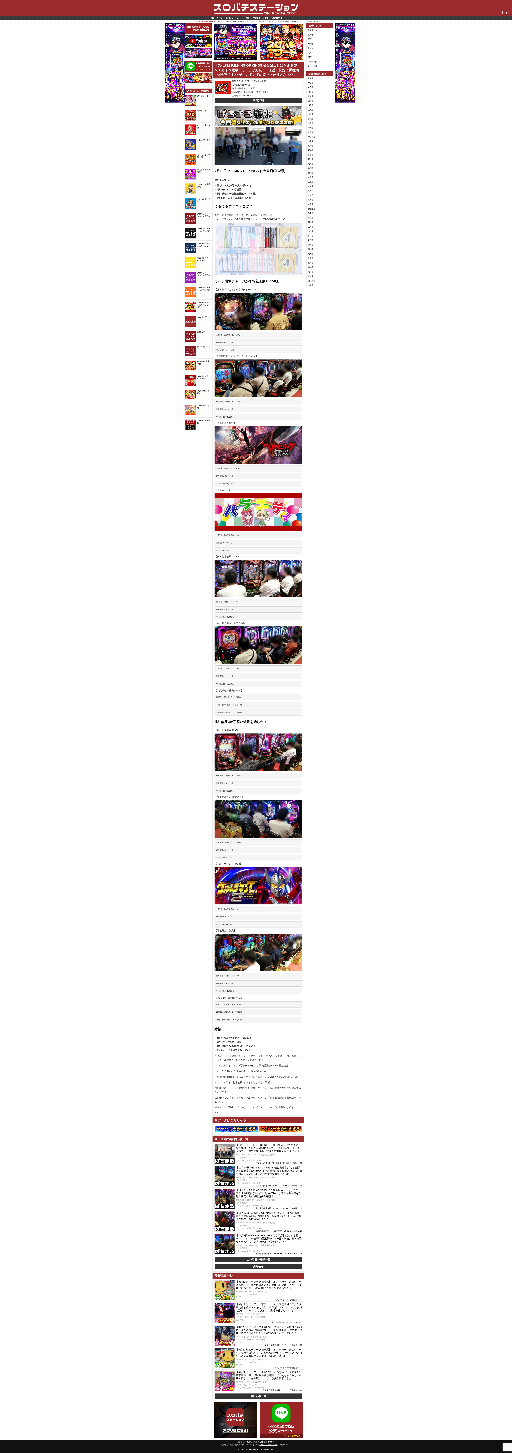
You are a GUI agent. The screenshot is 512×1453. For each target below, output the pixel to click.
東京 (310, 39)
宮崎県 (310, 276)
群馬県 (310, 119)
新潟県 (310, 150)
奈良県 (310, 204)
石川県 (310, 159)
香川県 (310, 236)
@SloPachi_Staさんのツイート (198, 436)
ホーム (191, 21)
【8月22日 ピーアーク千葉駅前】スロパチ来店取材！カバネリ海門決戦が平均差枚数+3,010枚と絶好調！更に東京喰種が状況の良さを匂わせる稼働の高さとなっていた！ (269, 1330)
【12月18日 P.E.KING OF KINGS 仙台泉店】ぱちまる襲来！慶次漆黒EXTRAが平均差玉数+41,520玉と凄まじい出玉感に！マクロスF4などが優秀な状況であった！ (269, 1170)
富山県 (310, 155)
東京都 (310, 132)
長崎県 (310, 263)
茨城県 (310, 110)
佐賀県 (310, 258)
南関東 (310, 44)
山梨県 (310, 141)
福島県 (310, 105)
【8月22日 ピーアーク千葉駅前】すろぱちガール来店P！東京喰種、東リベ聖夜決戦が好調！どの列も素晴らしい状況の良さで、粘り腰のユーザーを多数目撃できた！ (269, 1375)
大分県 (310, 272)
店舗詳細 (258, 100)
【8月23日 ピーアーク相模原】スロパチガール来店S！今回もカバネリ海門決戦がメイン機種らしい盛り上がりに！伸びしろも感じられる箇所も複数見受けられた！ (269, 1284)
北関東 (310, 35)
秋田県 (310, 92)
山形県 (310, 101)
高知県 (310, 249)
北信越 (310, 48)
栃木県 (310, 114)
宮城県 (310, 96)
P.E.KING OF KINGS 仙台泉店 (205, 21)
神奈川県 (311, 137)
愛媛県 (310, 240)
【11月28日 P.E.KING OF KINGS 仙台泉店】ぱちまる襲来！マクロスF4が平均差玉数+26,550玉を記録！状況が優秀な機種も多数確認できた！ (269, 1215)
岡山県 (310, 222)
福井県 (310, 164)
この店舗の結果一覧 (258, 1259)
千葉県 (310, 128)
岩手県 (310, 87)
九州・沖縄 (312, 66)
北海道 (310, 78)
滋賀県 (310, 186)
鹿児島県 (311, 281)
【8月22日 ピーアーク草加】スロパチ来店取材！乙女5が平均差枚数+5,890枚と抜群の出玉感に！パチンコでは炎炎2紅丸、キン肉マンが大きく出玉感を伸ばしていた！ (269, 1307)
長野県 (310, 146)
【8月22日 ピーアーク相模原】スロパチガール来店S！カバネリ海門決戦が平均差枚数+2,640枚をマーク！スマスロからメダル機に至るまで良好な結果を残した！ (269, 1352)
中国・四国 (312, 62)
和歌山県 (311, 209)
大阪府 (310, 195)
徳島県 (310, 245)
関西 (310, 57)
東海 (310, 53)
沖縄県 (310, 285)
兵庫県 (310, 200)
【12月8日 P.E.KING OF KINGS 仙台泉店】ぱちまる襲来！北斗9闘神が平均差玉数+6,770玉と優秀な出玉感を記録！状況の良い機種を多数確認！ (268, 1193)
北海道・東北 (313, 30)
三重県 (310, 182)
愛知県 (310, 173)
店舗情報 (258, 1266)
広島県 (310, 227)
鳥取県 (310, 213)
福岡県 (310, 254)
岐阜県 (310, 177)
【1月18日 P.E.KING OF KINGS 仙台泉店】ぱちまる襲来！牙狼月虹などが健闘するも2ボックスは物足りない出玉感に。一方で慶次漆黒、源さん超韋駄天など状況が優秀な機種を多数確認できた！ (269, 1148)
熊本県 (310, 267)
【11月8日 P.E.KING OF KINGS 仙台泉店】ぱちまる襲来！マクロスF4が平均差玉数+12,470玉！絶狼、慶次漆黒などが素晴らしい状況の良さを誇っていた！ (269, 1238)
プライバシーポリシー (268, 1445)
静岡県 (310, 168)
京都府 (310, 191)
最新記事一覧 (258, 1396)
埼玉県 (310, 123)
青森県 (310, 83)
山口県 (310, 231)
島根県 (310, 218)
